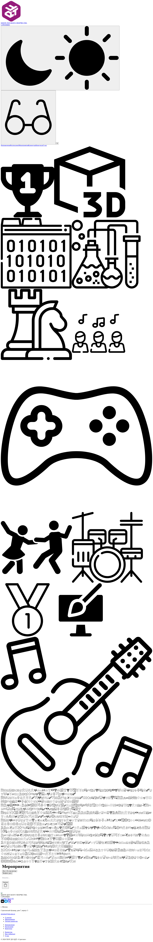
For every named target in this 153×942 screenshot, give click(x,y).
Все (4, 871)
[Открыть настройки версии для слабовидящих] (28, 117)
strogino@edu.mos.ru (8, 914)
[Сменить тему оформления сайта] (60, 58)
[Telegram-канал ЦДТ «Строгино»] (5, 902)
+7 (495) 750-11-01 (7, 898)
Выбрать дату (7, 873)
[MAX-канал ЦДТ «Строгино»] (9, 902)
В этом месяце (11, 871)
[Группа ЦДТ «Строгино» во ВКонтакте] (2, 902)
